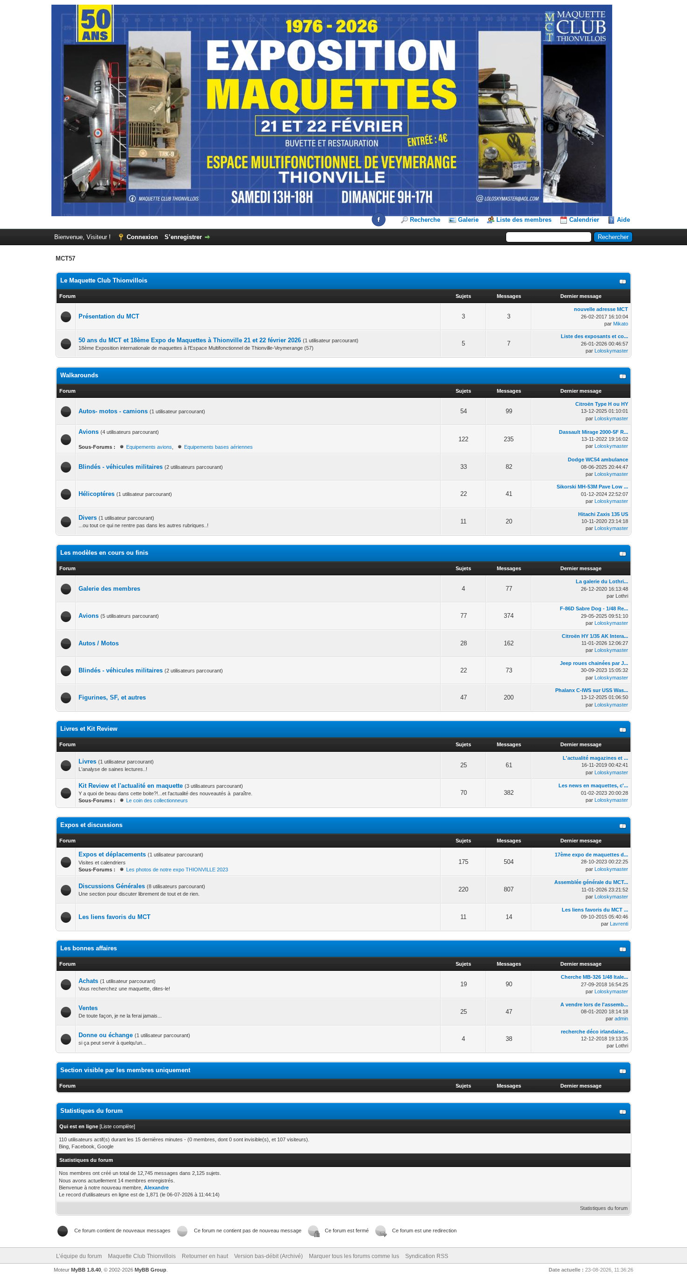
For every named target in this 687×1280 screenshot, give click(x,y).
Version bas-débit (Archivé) (268, 1256)
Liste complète (117, 1126)
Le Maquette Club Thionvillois (103, 280)
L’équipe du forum (79, 1256)
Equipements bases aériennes (218, 447)
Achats (88, 980)
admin (621, 1018)
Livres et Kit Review (88, 728)
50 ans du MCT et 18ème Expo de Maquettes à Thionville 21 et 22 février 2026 (190, 340)
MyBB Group (150, 1270)
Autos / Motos (99, 643)
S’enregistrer (183, 236)
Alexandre (156, 1187)
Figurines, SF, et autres (112, 697)
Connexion (142, 236)
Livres (87, 761)
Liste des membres (523, 219)
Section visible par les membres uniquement (125, 1070)
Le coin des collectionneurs (157, 800)
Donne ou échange (106, 1035)
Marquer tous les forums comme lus (354, 1256)
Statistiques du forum (604, 1208)
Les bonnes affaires (88, 948)
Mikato (620, 323)
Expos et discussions (91, 824)
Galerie (468, 219)
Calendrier (584, 219)
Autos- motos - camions (113, 411)
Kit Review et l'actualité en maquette (131, 785)
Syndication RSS (426, 1256)
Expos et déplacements (112, 854)
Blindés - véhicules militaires (121, 466)
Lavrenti (619, 923)
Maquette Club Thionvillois (142, 1256)
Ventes (88, 1007)
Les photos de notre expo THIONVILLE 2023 (177, 869)
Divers (89, 517)
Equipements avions (149, 447)
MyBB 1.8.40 (86, 1270)
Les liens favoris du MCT (114, 916)
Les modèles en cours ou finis (104, 552)
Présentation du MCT (109, 316)
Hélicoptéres (96, 493)
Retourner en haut (205, 1256)
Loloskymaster (611, 351)
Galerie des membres (109, 588)
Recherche (425, 219)
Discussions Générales (112, 886)
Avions (89, 431)
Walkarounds (79, 375)
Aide (623, 219)
